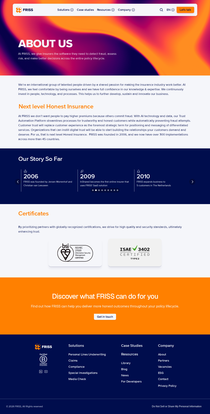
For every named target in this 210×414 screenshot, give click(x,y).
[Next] (192, 182)
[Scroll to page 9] (118, 190)
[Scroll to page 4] (102, 190)
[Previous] (18, 182)
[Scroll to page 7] (111, 190)
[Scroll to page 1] (92, 190)
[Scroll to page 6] (108, 190)
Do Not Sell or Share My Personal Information (177, 406)
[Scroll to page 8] (114, 190)
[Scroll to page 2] (95, 190)
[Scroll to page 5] (105, 190)
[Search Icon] (161, 10)
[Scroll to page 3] (99, 190)
